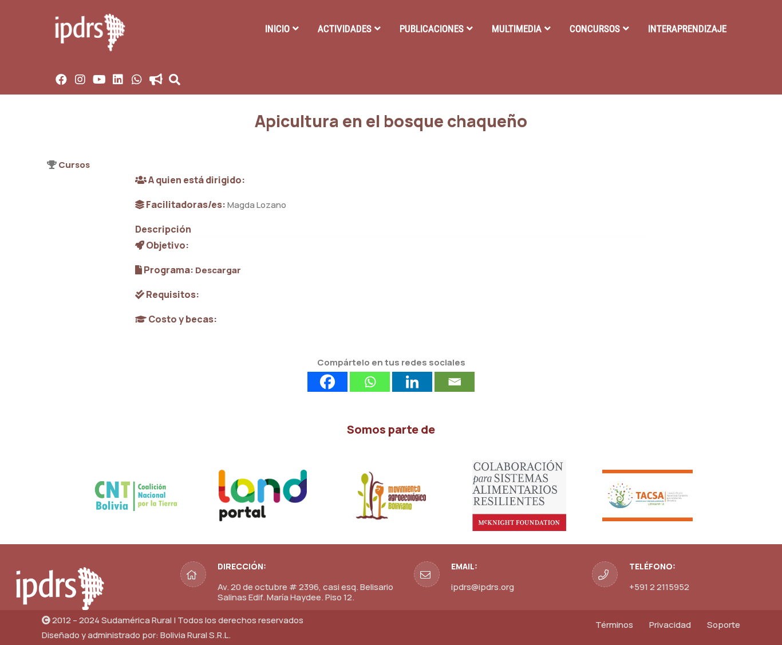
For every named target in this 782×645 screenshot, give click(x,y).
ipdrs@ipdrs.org (482, 587)
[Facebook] (327, 382)
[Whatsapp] (370, 382)
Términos (614, 625)
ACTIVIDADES (345, 28)
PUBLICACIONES (432, 28)
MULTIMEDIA (517, 28)
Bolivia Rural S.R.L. (195, 635)
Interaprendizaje (687, 28)
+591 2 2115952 (659, 587)
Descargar (218, 270)
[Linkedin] (412, 382)
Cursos (74, 165)
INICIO (277, 28)
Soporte (723, 625)
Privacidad (670, 625)
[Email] (455, 382)
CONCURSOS (595, 28)
